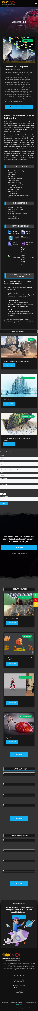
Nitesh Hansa (19, 1004)
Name (2, 455)
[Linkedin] (14, 975)
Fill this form (19, 547)
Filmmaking (7, 140)
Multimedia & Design (27, 416)
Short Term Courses (28, 378)
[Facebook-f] (23, 975)
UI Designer (11, 211)
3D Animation (27, 636)
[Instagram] (17, 975)
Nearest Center (4, 484)
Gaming (31, 339)
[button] (35, 3)
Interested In (4, 478)
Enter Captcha (4, 496)
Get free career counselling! (19, 553)
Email (2, 461)
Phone (2, 467)
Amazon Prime (20, 122)
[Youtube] (20, 975)
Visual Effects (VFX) (25, 597)
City (1, 472)
